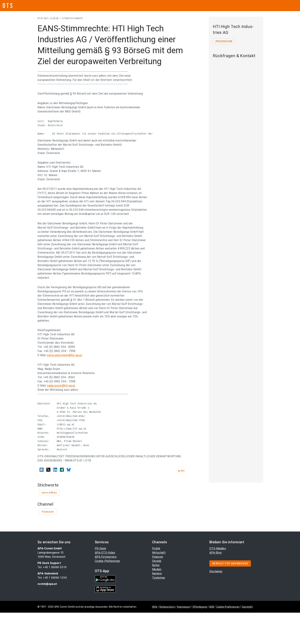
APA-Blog (215, 552)
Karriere (157, 573)
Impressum (183, 606)
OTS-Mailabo (217, 548)
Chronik (156, 561)
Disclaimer (216, 571)
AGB (211, 606)
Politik (156, 548)
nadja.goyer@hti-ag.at (61, 385)
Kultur (156, 565)
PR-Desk (100, 548)
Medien (156, 569)
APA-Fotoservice (105, 556)
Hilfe (154, 606)
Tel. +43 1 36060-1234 (52, 577)
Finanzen (157, 556)
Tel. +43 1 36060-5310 (52, 567)
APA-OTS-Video (105, 552)
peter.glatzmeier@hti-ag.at (64, 355)
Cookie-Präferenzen (107, 561)
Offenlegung (200, 606)
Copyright (247, 606)
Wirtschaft (159, 552)
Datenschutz (167, 606)
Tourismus (158, 577)
